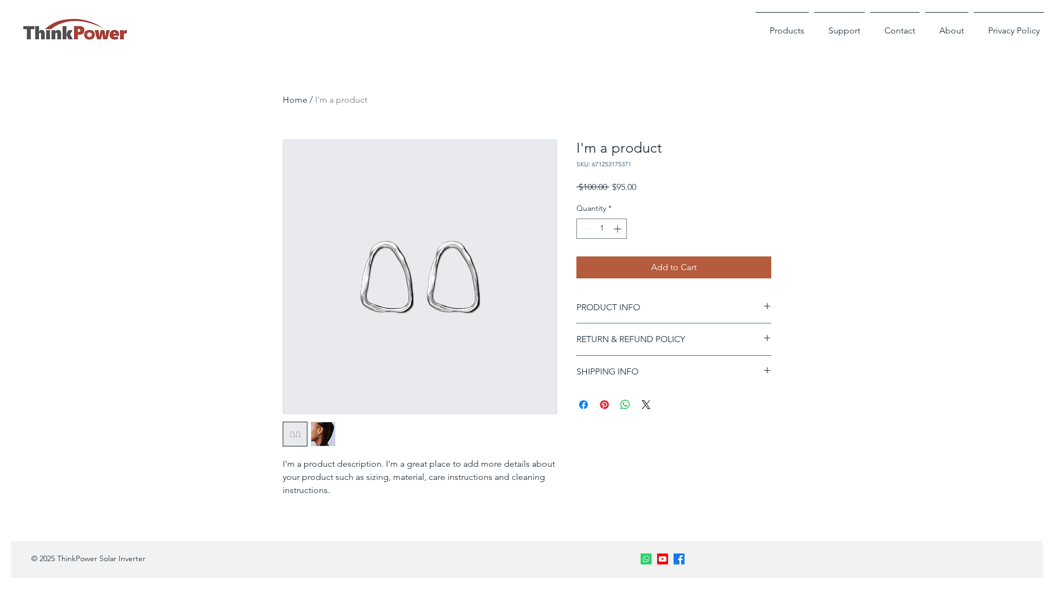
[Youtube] (662, 558)
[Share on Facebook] (583, 404)
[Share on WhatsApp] (625, 404)
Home (295, 99)
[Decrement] (585, 228)
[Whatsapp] (646, 558)
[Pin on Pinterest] (604, 404)
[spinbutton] (602, 228)
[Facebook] (679, 558)
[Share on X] (646, 404)
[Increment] (618, 228)
